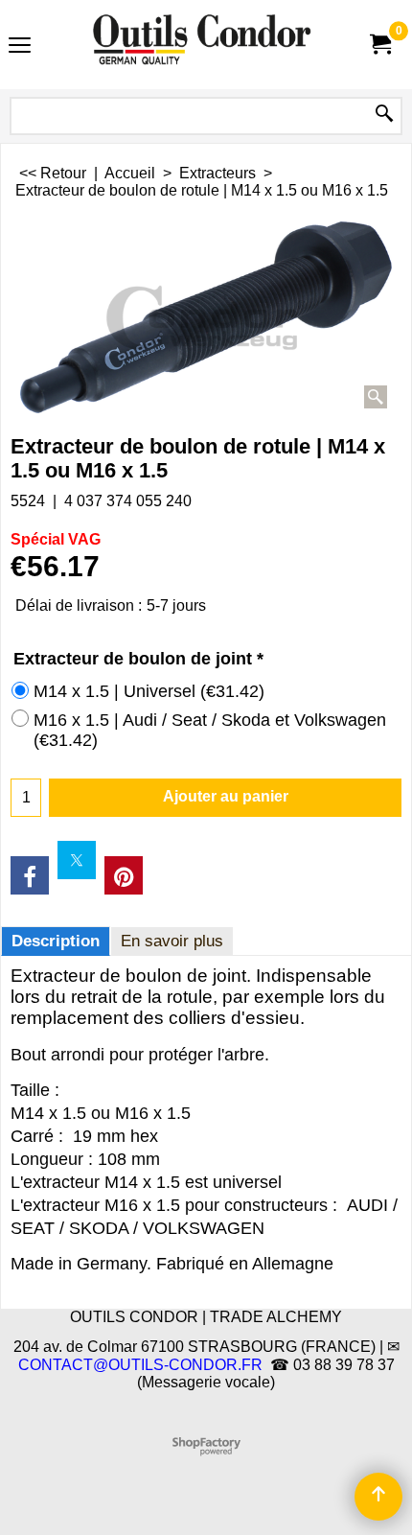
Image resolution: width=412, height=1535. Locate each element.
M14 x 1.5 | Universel (149, 691)
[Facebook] (30, 875)
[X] (76, 860)
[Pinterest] (123, 875)
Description (55, 941)
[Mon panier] (379, 45)
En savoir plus (172, 941)
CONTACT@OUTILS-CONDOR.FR (140, 1365)
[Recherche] (384, 115)
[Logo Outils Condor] (202, 45)
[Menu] (20, 46)
